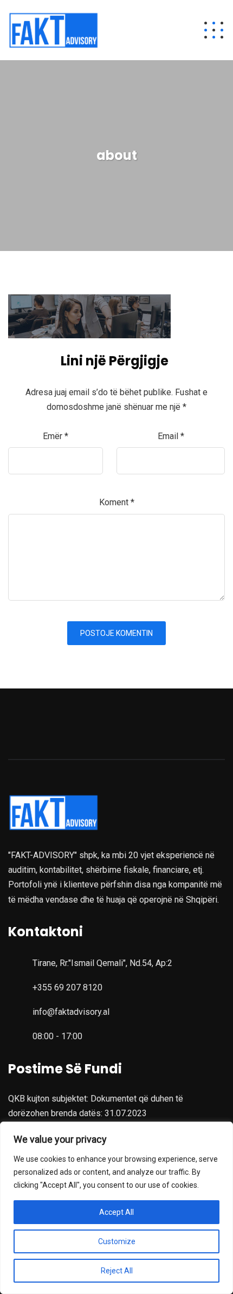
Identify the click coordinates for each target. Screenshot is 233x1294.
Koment (116, 502)
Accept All (116, 1212)
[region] (116, 1208)
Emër (55, 436)
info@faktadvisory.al (71, 1012)
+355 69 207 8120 (67, 987)
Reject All (117, 1270)
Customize (116, 1241)
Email (171, 436)
